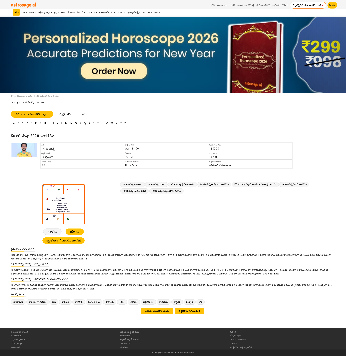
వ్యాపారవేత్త (18, 302)
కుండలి (232, 5)
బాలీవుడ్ (79, 302)
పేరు (84, 114)
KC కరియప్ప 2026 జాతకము (294, 184)
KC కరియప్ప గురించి (156, 184)
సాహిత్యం (110, 302)
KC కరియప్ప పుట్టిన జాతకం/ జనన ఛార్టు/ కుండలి (255, 184)
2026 (23, 12)
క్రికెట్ (54, 302)
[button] (26, 55)
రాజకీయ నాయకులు (37, 302)
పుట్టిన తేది (65, 114)
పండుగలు (146, 12)
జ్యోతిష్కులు (148, 302)
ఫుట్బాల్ (189, 302)
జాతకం (32, 12)
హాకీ (200, 302)
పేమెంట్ (233, 332)
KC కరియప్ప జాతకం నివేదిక (134, 191)
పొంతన (120, 12)
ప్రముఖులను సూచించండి (157, 310)
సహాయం (233, 343)
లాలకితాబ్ (103, 12)
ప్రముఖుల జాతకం (24, 96)
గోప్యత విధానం (236, 335)
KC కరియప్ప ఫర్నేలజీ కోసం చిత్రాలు (166, 191)
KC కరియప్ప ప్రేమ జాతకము (182, 184)
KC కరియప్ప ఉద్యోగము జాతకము (214, 184)
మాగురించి (124, 347)
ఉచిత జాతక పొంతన (19, 332)
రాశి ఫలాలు (222, 5)
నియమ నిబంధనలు (238, 339)
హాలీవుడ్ (65, 302)
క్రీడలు (121, 302)
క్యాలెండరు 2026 (279, 5)
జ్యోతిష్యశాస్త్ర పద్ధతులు (129, 332)
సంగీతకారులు (94, 302)
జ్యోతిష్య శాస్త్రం (44, 12)
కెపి (112, 12)
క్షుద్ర (55, 12)
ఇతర (156, 12)
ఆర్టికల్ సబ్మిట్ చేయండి (129, 339)
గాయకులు (163, 302)
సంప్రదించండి (125, 343)
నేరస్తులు (133, 302)
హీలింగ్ (80, 12)
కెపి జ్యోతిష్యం (16, 343)
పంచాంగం (91, 12)
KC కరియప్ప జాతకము (132, 184)
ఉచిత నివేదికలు (67, 12)
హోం (213, 5)
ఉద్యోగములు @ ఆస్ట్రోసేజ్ (241, 347)
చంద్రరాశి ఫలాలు (18, 339)
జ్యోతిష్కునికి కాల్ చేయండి (307, 5)
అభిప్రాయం (125, 335)
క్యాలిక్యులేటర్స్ (133, 12)
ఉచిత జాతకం (16, 335)
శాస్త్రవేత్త (177, 302)
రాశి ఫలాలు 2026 (245, 5)
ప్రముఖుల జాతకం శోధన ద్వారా (32, 114)
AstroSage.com (186, 352)
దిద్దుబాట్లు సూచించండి (189, 310)
